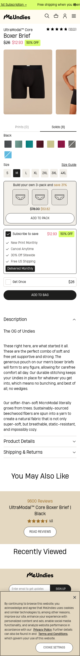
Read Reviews (40, 531)
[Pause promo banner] (74, 4)
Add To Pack (40, 218)
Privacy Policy (42, 629)
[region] (40, 623)
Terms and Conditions (53, 634)
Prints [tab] (22, 127)
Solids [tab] (58, 127)
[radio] (40, 251)
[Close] (75, 597)
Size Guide (69, 165)
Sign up (61, 589)
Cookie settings (54, 647)
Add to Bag (40, 295)
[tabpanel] (40, 145)
